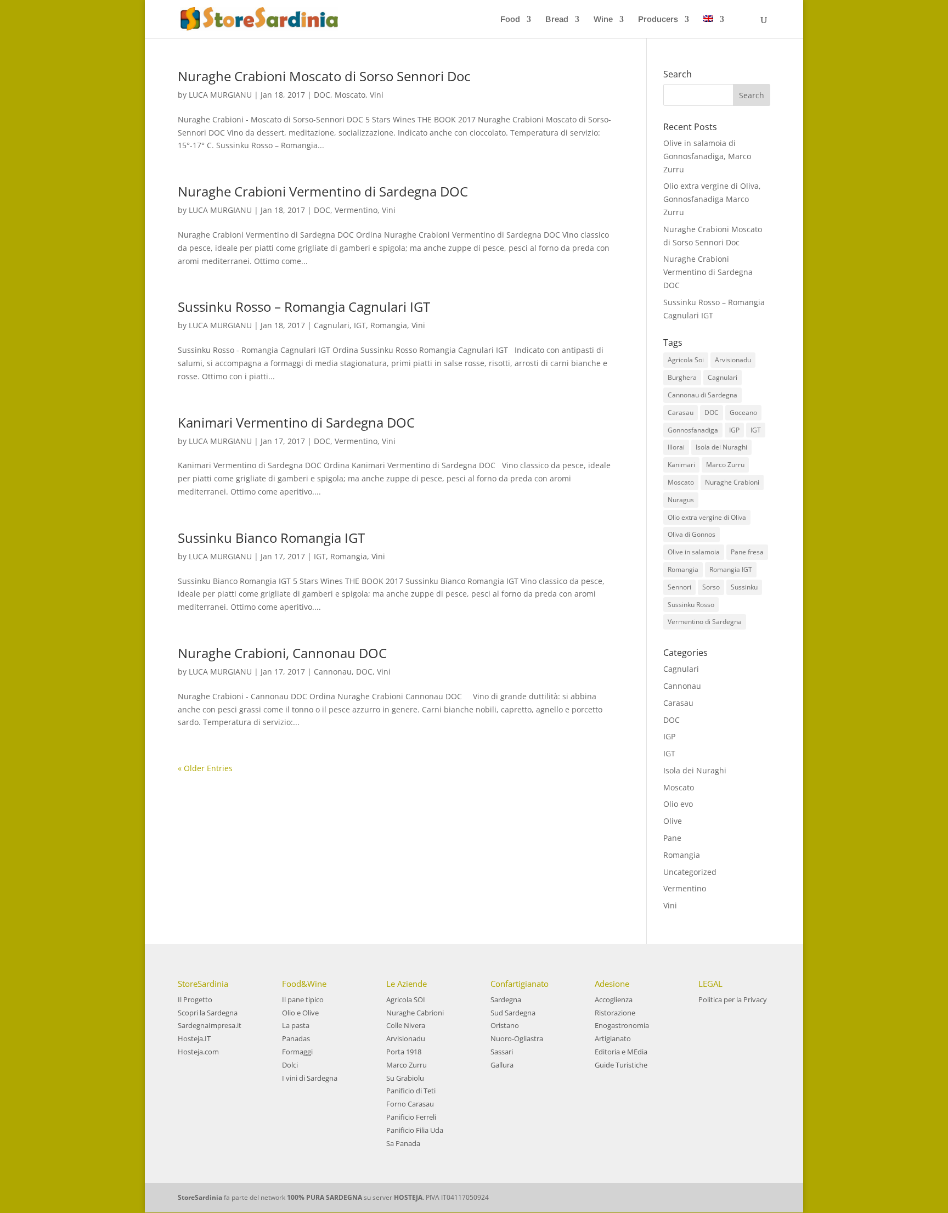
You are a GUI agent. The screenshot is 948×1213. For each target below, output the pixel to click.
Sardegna (505, 999)
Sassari (501, 1052)
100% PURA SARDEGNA (324, 1197)
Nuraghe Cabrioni (415, 1013)
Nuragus (681, 499)
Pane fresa (747, 552)
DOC (322, 94)
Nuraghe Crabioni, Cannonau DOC (282, 653)
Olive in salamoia (694, 552)
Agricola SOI (405, 999)
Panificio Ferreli (411, 1117)
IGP (734, 430)
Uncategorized (689, 872)
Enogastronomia (622, 1025)
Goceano (743, 412)
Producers (658, 19)
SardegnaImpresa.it (209, 1025)
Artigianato (613, 1038)
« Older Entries (205, 768)
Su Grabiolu (405, 1078)
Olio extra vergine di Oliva (707, 517)
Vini (376, 94)
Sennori (679, 587)
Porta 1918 (403, 1052)
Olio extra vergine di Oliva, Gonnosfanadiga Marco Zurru (712, 199)
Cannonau (333, 671)
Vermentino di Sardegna (705, 621)
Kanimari (681, 464)
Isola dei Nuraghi (721, 447)
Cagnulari (331, 325)
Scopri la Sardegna (208, 1013)
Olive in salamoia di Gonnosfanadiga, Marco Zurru (707, 156)
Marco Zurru (725, 464)
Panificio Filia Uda (414, 1130)
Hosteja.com (198, 1052)
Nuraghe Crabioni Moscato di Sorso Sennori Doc (324, 76)
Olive (672, 821)
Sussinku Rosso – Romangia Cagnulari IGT (304, 306)
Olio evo (678, 804)
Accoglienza (614, 999)
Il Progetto (195, 999)
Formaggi (297, 1052)
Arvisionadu (733, 359)
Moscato (350, 94)
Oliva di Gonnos (691, 534)
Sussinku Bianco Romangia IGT (271, 538)
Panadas (296, 1038)
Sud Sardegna (512, 1013)
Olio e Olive (300, 1013)
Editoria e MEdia (621, 1052)
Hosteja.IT (194, 1038)
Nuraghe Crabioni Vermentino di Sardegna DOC (323, 191)
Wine (603, 19)
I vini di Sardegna (309, 1078)
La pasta (295, 1025)
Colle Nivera (405, 1025)
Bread (556, 19)
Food (510, 19)
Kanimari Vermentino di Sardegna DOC (296, 422)
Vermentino (356, 210)
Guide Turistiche (621, 1065)
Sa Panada (403, 1143)
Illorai (676, 447)
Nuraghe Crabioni (732, 482)
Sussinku (744, 587)
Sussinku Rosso (691, 604)
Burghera (682, 377)
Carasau (680, 412)
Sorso (711, 587)
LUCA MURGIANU (220, 94)
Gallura (502, 1065)
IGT (360, 325)
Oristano (504, 1025)
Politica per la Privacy (732, 999)
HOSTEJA (408, 1197)
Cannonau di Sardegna (702, 395)
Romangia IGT (730, 569)
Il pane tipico (303, 999)
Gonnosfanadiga (693, 430)
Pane (672, 838)
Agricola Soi (686, 359)
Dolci (290, 1065)
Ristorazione (615, 1013)
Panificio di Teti (411, 1091)
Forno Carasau (410, 1104)
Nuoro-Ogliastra (516, 1038)
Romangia (388, 325)
